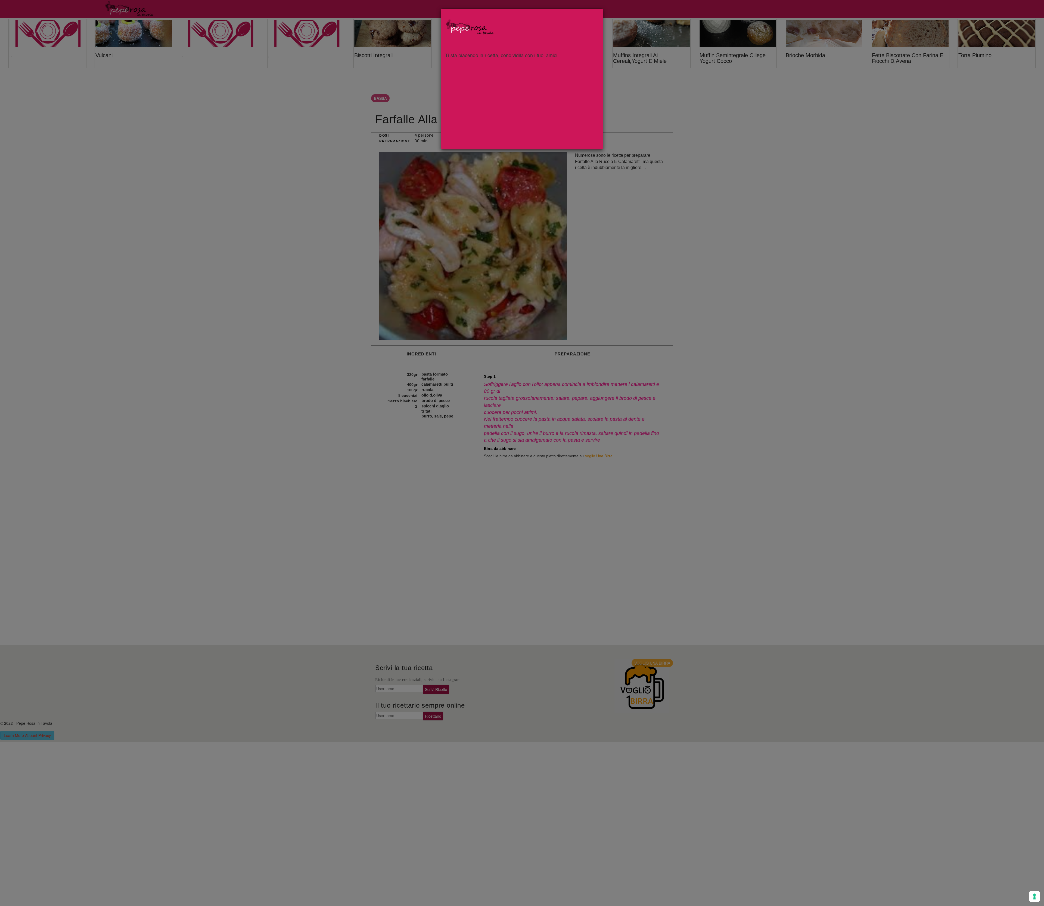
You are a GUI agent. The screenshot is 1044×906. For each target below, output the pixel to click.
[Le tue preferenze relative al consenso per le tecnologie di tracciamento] (1034, 896)
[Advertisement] (522, 99)
